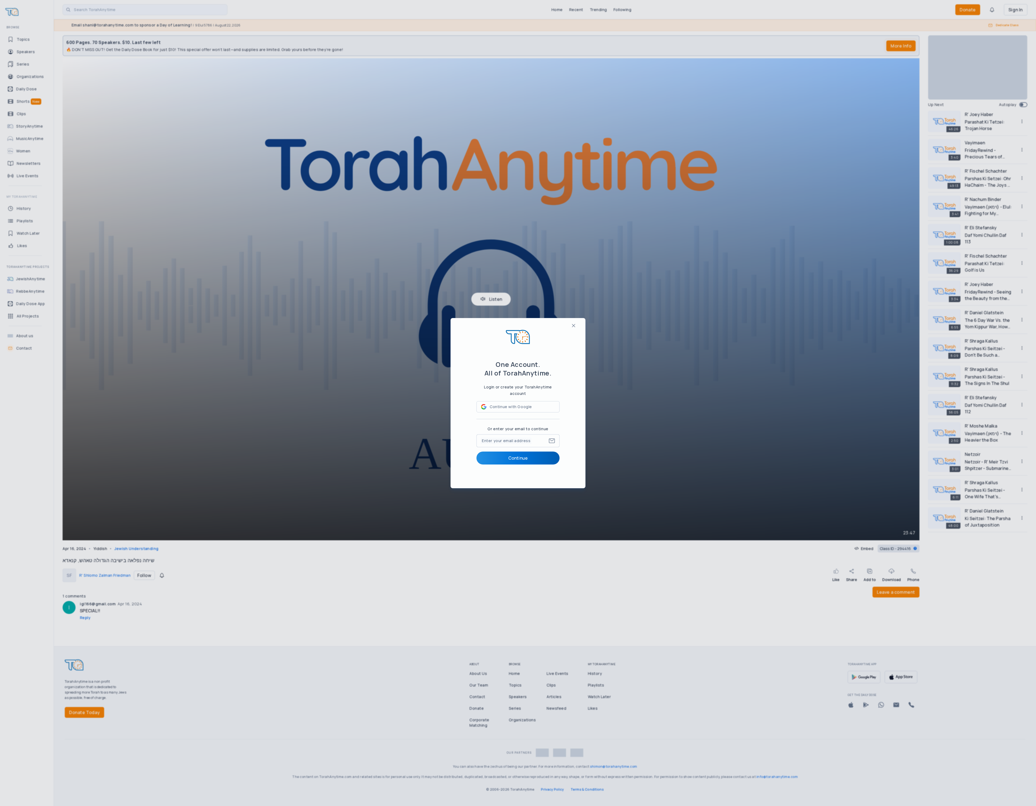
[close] (573, 325)
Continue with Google (511, 406)
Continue (518, 458)
